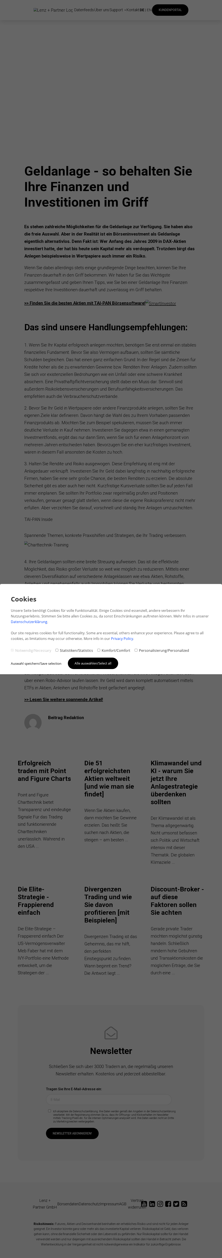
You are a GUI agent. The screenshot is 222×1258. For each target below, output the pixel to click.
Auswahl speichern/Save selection (36, 663)
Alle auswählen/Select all (93, 663)
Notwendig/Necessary (33, 650)
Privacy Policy (122, 638)
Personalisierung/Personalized (164, 650)
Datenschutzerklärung (29, 621)
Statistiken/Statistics (76, 650)
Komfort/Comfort (116, 650)
